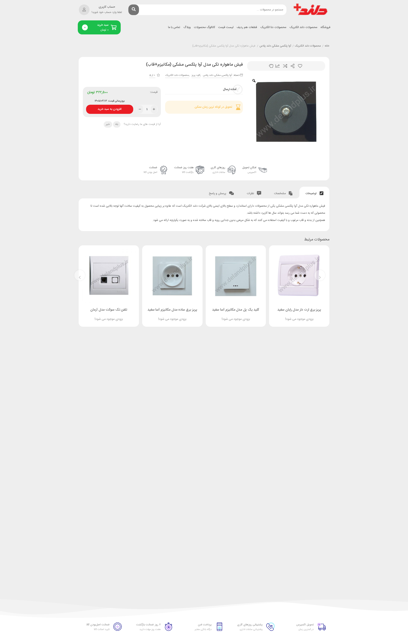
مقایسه (285, 66)
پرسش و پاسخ (218, 193)
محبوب (300, 66)
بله (116, 124)
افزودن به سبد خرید (110, 108)
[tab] (314, 192)
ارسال (293, 66)
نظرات (251, 193)
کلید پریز (196, 75)
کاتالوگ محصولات (204, 27)
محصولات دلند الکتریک (303, 27)
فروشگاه (325, 27)
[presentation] (319, 275)
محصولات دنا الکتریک (273, 27)
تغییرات (277, 66)
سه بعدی (271, 66)
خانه (327, 46)
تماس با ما (174, 27)
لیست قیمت (226, 27)
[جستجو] (133, 9)
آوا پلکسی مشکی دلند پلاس (275, 46)
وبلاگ (187, 27)
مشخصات (280, 193)
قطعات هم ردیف (247, 27)
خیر (108, 124)
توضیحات (311, 193)
